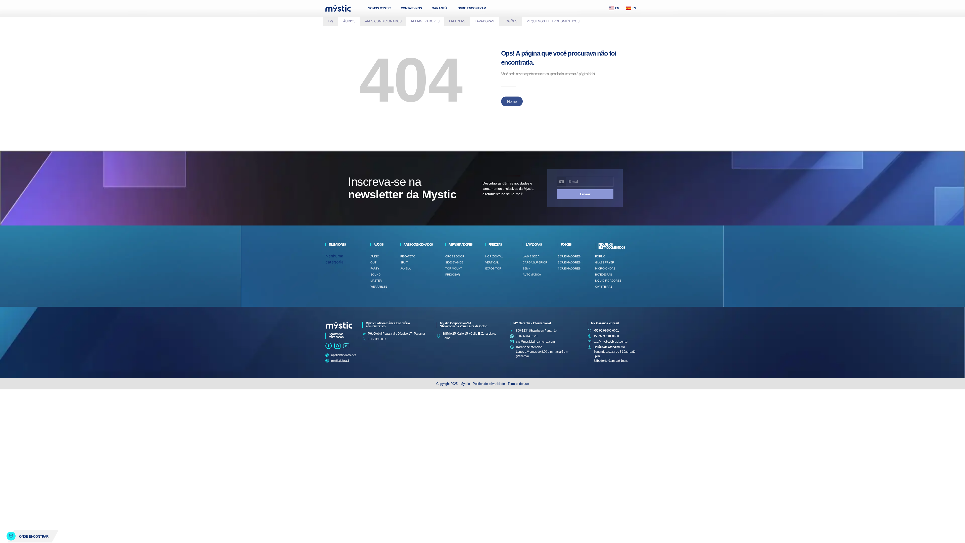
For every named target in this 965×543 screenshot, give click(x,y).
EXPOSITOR (493, 268)
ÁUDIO (374, 256)
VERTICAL (492, 262)
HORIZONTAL (494, 256)
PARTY (374, 268)
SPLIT (404, 262)
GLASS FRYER (604, 262)
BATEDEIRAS (603, 274)
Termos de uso (518, 384)
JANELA (405, 268)
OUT (373, 262)
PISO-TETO (407, 256)
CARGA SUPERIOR (535, 262)
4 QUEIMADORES (569, 268)
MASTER (376, 280)
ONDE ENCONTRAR (472, 8)
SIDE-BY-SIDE (454, 262)
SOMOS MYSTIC (379, 8)
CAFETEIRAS (603, 286)
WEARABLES (378, 286)
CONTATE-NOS (411, 8)
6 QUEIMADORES (569, 256)
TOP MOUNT (453, 268)
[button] (349, 21)
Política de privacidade (489, 384)
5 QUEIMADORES (569, 262)
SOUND (375, 274)
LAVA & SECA (531, 256)
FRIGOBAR (452, 274)
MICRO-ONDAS (605, 268)
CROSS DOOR (454, 256)
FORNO (600, 256)
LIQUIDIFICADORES (608, 280)
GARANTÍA (439, 8)
